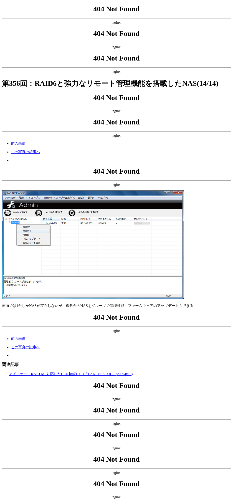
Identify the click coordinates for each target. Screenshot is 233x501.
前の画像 (18, 143)
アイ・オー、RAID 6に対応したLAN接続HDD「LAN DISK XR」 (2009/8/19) (71, 374)
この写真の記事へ (25, 152)
